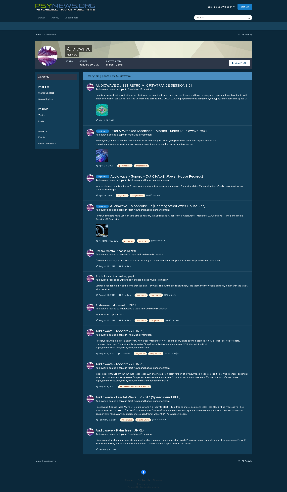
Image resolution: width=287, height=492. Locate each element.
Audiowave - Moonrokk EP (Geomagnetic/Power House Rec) (157, 206)
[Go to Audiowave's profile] (90, 87)
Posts (41, 121)
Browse (42, 17)
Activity (55, 17)
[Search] (248, 17)
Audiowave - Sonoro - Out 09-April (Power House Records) (156, 176)
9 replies (126, 295)
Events (41, 137)
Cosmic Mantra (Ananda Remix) (116, 251)
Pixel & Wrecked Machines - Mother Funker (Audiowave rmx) (158, 131)
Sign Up (245, 6)
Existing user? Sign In (220, 6)
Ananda (124, 254)
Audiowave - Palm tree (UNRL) (120, 430)
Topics (41, 115)
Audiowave (102, 89)
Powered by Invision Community (143, 487)
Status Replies (45, 99)
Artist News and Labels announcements (149, 180)
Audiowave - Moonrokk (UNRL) (116, 305)
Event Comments (47, 143)
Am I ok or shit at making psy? (115, 276)
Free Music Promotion (140, 89)
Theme (129, 480)
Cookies (157, 480)
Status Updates (232, 17)
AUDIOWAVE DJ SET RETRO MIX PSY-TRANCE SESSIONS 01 (144, 85)
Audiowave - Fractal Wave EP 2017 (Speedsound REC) (138, 397)
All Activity (43, 76)
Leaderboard (71, 17)
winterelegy (126, 279)
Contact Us (144, 480)
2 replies (126, 266)
